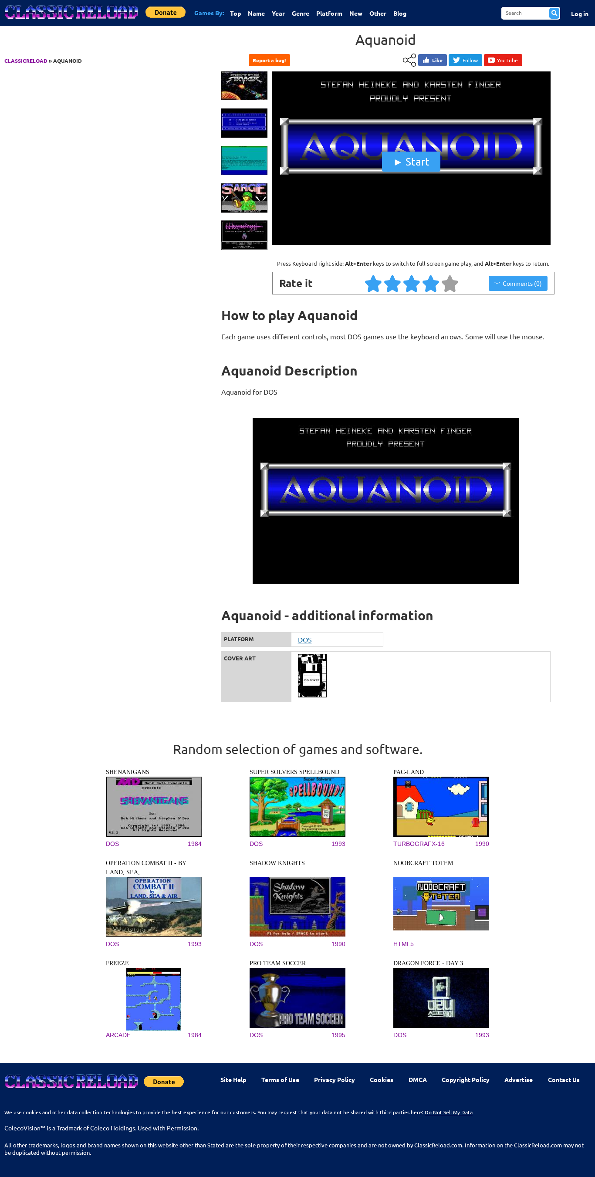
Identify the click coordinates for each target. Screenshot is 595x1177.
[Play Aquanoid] (411, 242)
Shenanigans (127, 772)
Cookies (381, 1079)
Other (377, 13)
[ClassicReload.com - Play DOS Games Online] (70, 20)
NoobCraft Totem (423, 863)
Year (278, 13)
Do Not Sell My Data (449, 1112)
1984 (195, 843)
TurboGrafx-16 (419, 843)
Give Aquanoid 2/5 (393, 283)
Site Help (233, 1079)
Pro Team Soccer (278, 963)
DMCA (418, 1079)
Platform (329, 13)
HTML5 (403, 943)
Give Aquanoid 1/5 (374, 283)
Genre (300, 13)
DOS (305, 639)
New (355, 13)
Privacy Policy (334, 1079)
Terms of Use (280, 1079)
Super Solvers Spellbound (294, 772)
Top (235, 13)
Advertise (518, 1079)
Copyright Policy (466, 1079)
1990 (482, 843)
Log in (579, 13)
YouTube (507, 60)
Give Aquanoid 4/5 (431, 283)
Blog (399, 13)
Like (437, 60)
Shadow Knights (277, 863)
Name (256, 13)
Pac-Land (408, 772)
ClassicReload (25, 60)
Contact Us (564, 1079)
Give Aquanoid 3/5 (412, 283)
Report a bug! (269, 60)
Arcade (118, 1035)
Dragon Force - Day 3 (428, 963)
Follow (470, 60)
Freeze (117, 963)
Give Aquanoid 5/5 (450, 283)
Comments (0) (522, 283)
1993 (338, 843)
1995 (338, 1035)
